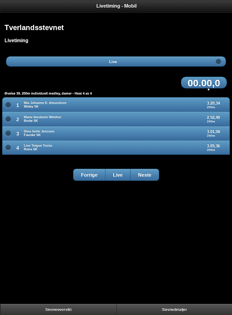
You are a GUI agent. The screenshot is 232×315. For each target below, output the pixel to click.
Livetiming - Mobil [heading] (116, 5)
